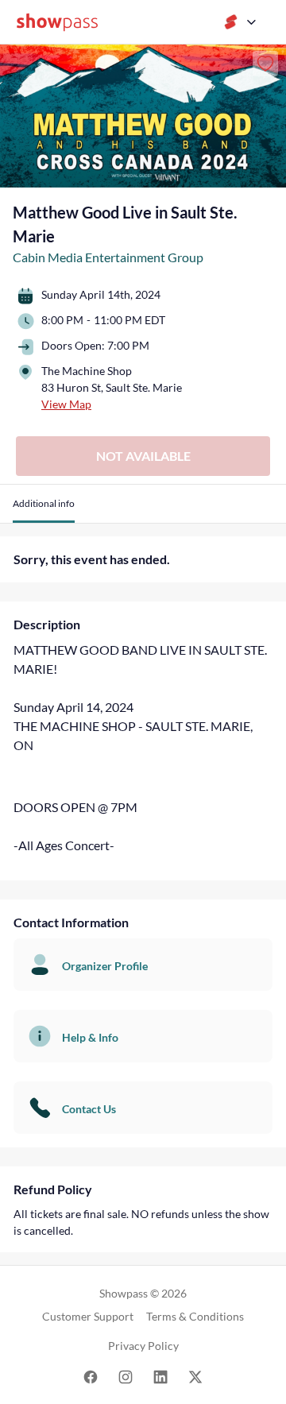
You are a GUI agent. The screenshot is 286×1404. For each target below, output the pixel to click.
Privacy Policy (143, 1345)
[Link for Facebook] (91, 1376)
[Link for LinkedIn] (160, 1376)
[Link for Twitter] (195, 1376)
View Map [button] (66, 404)
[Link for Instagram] (125, 1376)
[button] (44, 510)
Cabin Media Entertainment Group (108, 257)
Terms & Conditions (195, 1316)
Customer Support (87, 1316)
